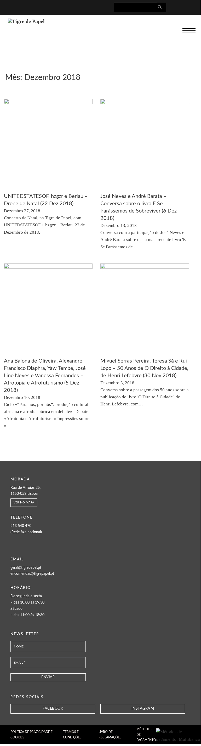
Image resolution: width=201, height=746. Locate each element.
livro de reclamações (110, 734)
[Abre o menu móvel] (189, 30)
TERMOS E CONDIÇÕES (72, 734)
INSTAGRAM (142, 708)
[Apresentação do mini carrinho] (192, 6)
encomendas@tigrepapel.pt (32, 574)
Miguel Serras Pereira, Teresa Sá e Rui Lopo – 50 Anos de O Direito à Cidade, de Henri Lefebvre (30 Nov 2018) (144, 368)
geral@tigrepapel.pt (25, 568)
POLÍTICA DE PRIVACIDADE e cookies (31, 734)
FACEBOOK (53, 708)
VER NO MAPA (24, 502)
